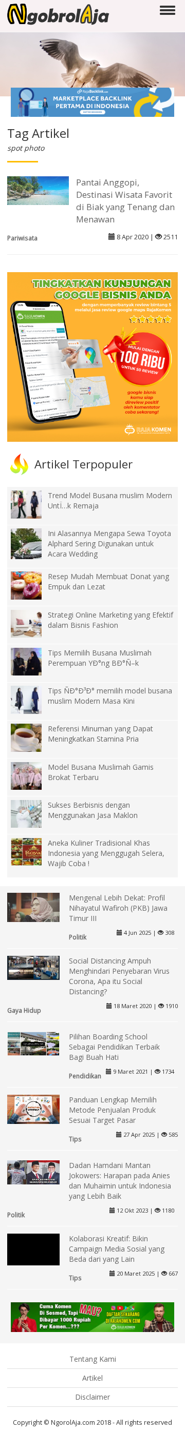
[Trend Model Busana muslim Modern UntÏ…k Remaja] (34, 503)
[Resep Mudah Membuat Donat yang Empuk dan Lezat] (34, 584)
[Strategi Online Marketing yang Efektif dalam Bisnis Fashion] (34, 623)
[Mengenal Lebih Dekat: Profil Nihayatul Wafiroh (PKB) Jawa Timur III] (33, 906)
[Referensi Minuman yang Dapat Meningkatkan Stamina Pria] (34, 737)
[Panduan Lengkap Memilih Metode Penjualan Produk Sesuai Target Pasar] (33, 1108)
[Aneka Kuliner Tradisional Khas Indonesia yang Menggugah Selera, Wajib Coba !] (34, 851)
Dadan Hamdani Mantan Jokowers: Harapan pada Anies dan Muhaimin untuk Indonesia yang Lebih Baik (120, 1180)
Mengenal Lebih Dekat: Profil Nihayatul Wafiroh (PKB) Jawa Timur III (118, 908)
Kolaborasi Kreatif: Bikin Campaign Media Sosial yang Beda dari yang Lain (116, 1249)
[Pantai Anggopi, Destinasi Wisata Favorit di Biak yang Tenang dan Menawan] (38, 190)
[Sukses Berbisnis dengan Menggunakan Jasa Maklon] (34, 813)
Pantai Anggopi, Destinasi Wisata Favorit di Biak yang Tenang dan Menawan (125, 200)
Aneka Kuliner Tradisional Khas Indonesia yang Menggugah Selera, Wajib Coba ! (106, 853)
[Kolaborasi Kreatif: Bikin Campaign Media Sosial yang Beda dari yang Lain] (33, 1258)
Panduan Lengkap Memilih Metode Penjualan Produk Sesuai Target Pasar (113, 1110)
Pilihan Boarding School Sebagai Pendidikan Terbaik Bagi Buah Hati (114, 1047)
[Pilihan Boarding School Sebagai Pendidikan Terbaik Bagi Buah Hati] (33, 1043)
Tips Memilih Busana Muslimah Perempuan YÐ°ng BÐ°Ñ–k (100, 658)
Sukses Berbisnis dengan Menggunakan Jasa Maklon (93, 810)
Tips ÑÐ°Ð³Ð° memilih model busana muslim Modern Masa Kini (110, 696)
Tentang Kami (92, 1359)
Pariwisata (22, 238)
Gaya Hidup (24, 1010)
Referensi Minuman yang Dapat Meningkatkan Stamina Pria (100, 734)
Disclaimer (92, 1397)
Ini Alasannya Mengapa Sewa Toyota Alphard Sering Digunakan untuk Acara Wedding (109, 543)
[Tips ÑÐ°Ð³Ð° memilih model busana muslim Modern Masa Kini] (34, 699)
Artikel (92, 1378)
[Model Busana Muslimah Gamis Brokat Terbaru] (34, 775)
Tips (75, 1139)
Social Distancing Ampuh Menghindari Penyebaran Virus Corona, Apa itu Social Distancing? (119, 976)
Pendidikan (85, 1076)
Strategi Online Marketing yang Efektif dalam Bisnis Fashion (110, 620)
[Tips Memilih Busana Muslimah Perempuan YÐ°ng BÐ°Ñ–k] (34, 661)
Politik (77, 937)
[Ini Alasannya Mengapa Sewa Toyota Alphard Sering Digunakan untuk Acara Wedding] (34, 551)
